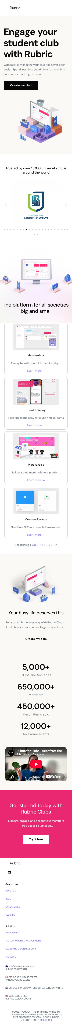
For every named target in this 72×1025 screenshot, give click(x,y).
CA (55, 545)
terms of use (45, 1020)
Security (10, 914)
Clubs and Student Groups (21, 948)
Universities (12, 932)
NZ (41, 545)
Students (10, 956)
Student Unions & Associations (23, 940)
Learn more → (36, 370)
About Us (10, 890)
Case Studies (12, 906)
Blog (8, 898)
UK (48, 545)
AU (34, 545)
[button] (5, 205)
